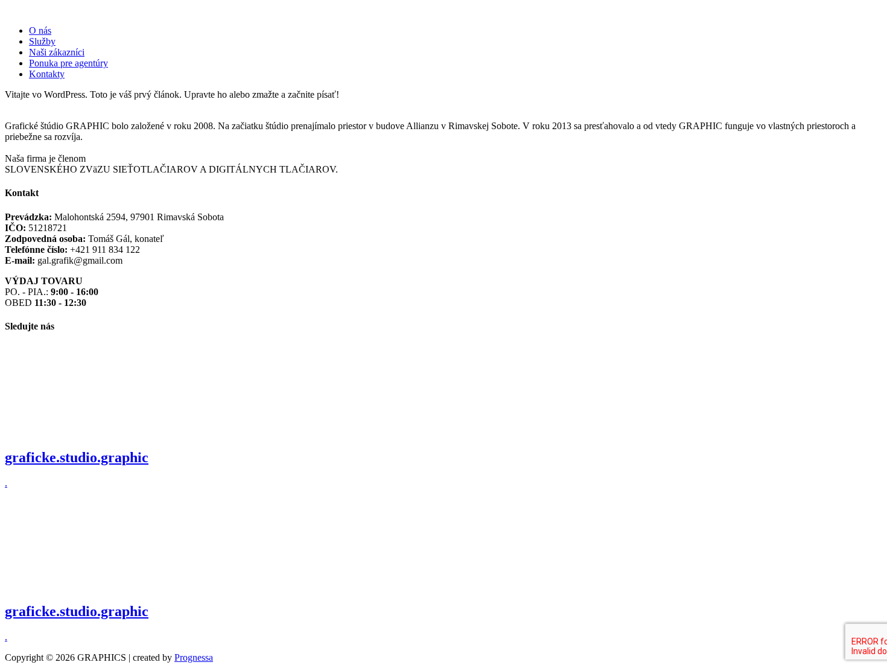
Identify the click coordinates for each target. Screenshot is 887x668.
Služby (42, 41)
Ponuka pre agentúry (68, 63)
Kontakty (47, 74)
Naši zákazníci (56, 52)
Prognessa (193, 657)
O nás (40, 30)
